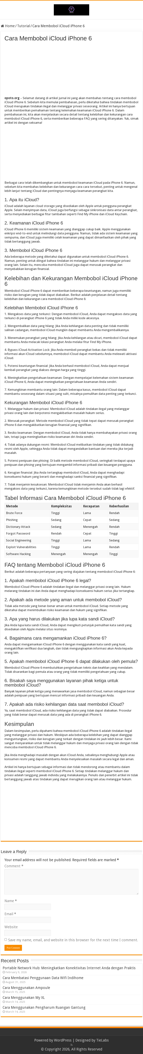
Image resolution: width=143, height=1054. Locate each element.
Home (9, 26)
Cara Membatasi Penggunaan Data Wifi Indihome (43, 978)
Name (10, 901)
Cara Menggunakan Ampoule (26, 988)
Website (11, 927)
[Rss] (71, 1045)
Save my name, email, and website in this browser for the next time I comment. (73, 940)
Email (10, 914)
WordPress (63, 1040)
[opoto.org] (71, 9)
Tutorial (23, 26)
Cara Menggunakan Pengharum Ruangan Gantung (44, 1007)
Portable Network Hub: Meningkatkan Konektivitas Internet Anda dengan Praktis (69, 968)
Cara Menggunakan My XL (24, 997)
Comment (13, 866)
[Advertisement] (71, 70)
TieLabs (102, 1040)
